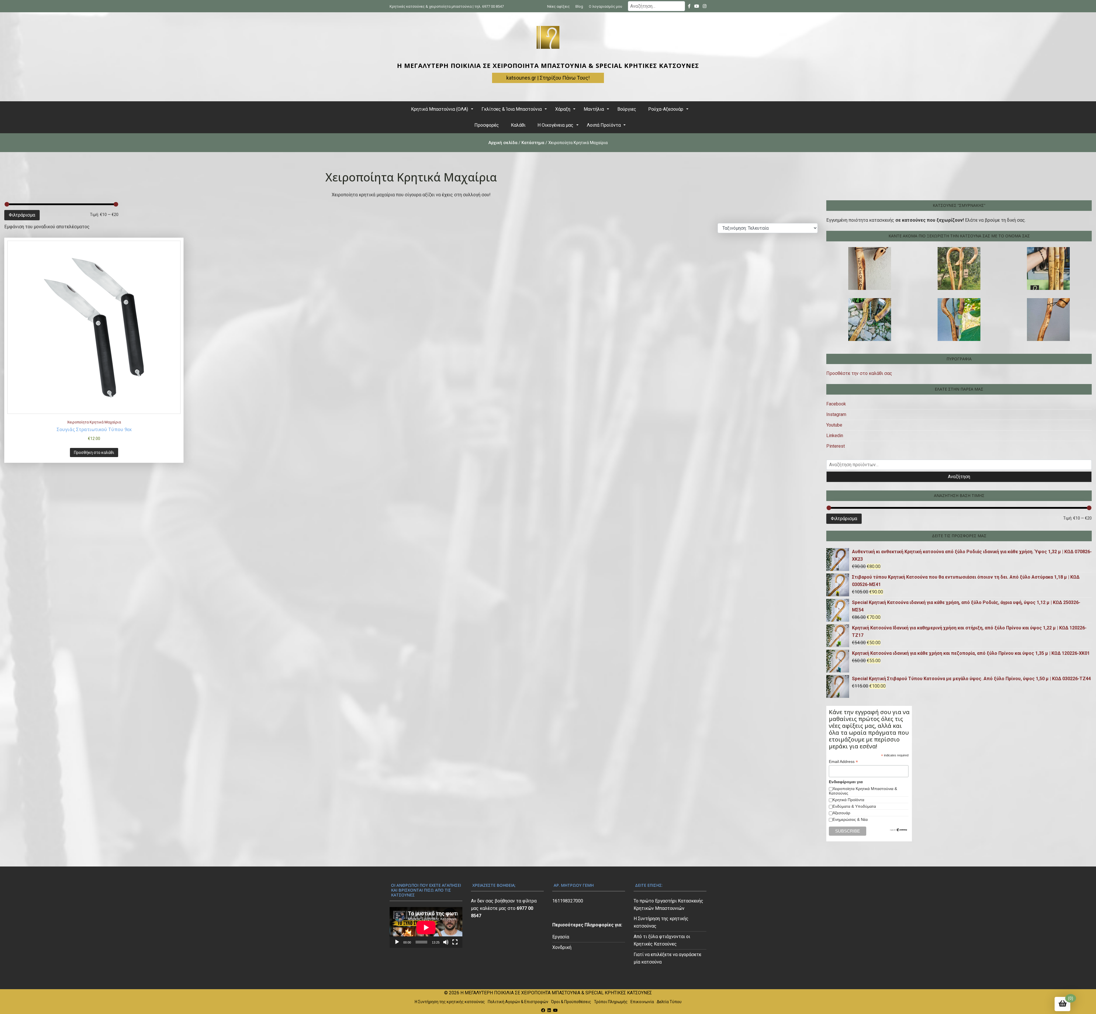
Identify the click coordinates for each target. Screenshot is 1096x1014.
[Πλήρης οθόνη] (455, 942)
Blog (579, 6)
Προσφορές (486, 125)
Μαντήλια (594, 109)
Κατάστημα (532, 142)
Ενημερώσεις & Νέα (850, 819)
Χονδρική (561, 947)
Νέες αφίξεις (558, 6)
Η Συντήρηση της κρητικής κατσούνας (450, 1001)
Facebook (836, 404)
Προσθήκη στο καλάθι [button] (94, 452)
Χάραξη (562, 109)
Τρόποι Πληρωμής (611, 1001)
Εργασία (560, 937)
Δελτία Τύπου (669, 1001)
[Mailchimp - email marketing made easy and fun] (899, 830)
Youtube (834, 425)
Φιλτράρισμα (22, 215)
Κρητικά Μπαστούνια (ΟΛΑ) (439, 109)
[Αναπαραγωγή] (397, 942)
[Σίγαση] (446, 942)
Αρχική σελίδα (502, 142)
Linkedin (834, 435)
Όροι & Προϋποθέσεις (571, 1001)
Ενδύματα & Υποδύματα (854, 806)
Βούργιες (626, 109)
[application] (426, 927)
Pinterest (835, 446)
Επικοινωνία (642, 1001)
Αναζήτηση (959, 476)
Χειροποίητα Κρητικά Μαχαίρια (94, 422)
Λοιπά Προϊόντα (604, 125)
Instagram (836, 414)
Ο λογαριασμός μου (605, 6)
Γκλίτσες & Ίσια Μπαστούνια (511, 109)
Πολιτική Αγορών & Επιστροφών (518, 1001)
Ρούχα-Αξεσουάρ (665, 109)
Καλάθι (518, 125)
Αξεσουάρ (841, 813)
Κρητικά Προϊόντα (848, 799)
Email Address (843, 761)
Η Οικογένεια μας (555, 125)
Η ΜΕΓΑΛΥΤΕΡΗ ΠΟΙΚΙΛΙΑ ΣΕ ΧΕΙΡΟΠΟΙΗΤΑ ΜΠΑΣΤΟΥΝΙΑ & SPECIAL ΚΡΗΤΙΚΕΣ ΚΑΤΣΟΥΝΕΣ (548, 65)
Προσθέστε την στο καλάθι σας (859, 373)
